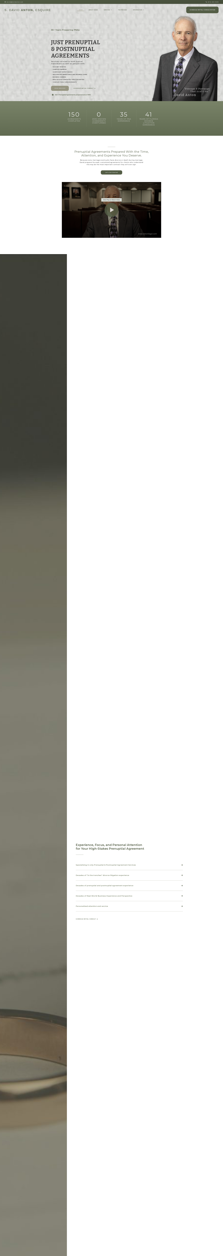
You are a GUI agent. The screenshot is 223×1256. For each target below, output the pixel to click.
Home (81, 10)
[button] (111, 210)
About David (93, 10)
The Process (122, 10)
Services (107, 10)
